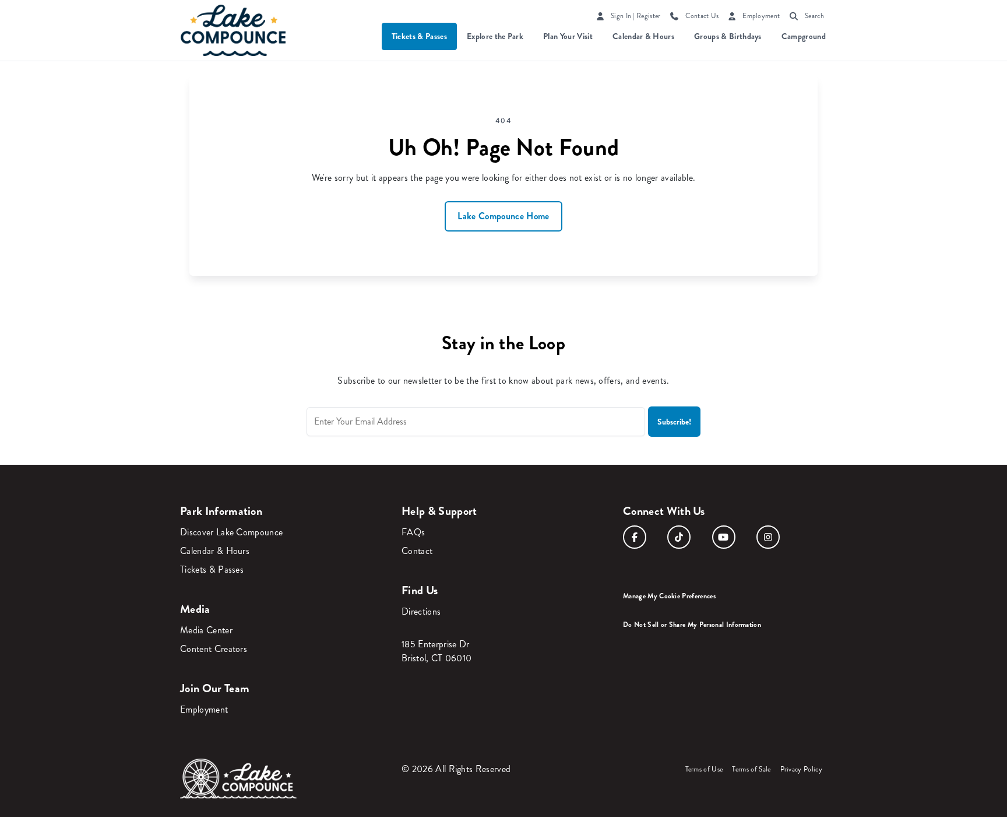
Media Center (206, 630)
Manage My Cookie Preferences (669, 596)
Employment (204, 709)
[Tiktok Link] (679, 537)
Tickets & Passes (419, 36)
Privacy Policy (801, 769)
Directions (421, 611)
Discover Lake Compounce (231, 532)
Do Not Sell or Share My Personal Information (692, 624)
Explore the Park (495, 36)
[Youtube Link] (723, 537)
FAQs (413, 532)
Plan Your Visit (568, 36)
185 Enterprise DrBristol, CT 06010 (436, 651)
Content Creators (213, 648)
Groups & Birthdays (728, 36)
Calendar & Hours (643, 36)
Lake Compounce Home (503, 216)
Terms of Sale (751, 769)
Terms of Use (704, 769)
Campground (803, 36)
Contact (417, 550)
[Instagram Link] (768, 537)
